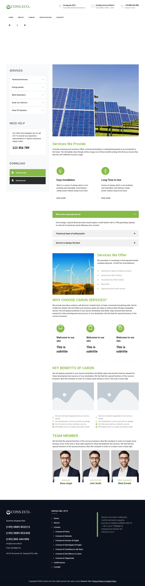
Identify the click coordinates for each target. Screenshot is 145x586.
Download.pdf (21, 173)
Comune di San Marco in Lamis (68, 554)
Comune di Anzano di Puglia (67, 540)
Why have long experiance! (68, 214)
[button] (95, 214)
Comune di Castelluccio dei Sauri (69, 549)
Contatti (60, 17)
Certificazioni (45, 17)
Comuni (31, 17)
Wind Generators (19, 95)
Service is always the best (68, 243)
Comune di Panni (63, 532)
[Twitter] (17, 25)
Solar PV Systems (19, 110)
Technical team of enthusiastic (70, 233)
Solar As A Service (19, 103)
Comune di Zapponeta (65, 558)
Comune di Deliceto (64, 536)
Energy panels (18, 87)
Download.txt (21, 180)
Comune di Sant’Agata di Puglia (68, 545)
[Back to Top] (140, 582)
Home (11, 17)
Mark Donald (124, 483)
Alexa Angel (66, 483)
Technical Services (20, 79)
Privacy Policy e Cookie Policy (104, 581)
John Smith (95, 483)
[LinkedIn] (25, 25)
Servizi (21, 17)
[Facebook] (10, 25)
